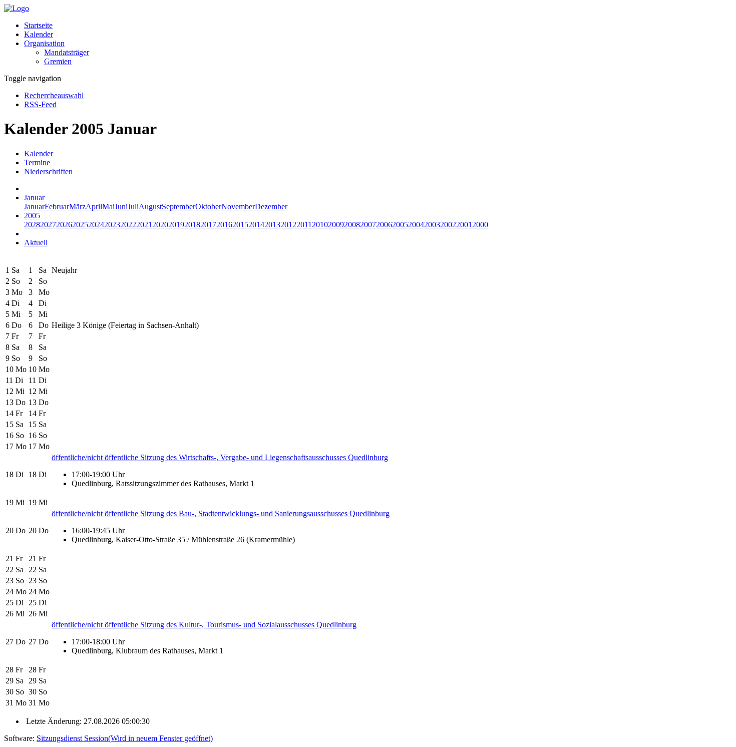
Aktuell (36, 242)
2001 (464, 224)
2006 (384, 224)
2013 (272, 224)
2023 (112, 224)
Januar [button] (34, 197)
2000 (480, 224)
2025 (80, 224)
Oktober (208, 206)
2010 (320, 224)
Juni (121, 206)
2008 (352, 224)
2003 (432, 224)
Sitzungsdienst (125, 738)
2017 (208, 224)
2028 (32, 224)
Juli (133, 206)
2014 (256, 224)
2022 (128, 224)
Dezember (271, 206)
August (150, 206)
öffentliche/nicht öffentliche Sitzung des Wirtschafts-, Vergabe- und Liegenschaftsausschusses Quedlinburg (220, 457)
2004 (416, 224)
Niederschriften (48, 171)
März (77, 206)
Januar (34, 206)
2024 (96, 224)
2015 (240, 224)
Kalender (38, 34)
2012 (288, 224)
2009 (336, 224)
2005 (400, 224)
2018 (192, 224)
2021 (144, 224)
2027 (48, 224)
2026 (64, 224)
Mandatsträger (66, 52)
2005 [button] (32, 215)
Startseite (38, 25)
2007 (368, 224)
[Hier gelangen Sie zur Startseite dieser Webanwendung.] (16, 8)
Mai (108, 206)
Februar (57, 206)
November (238, 206)
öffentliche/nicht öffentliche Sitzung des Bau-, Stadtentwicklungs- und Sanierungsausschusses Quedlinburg (221, 513)
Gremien (58, 61)
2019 (176, 224)
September (178, 206)
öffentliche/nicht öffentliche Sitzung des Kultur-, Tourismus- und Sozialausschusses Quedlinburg (204, 624)
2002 (448, 224)
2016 (224, 224)
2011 (304, 224)
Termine (37, 162)
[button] (44, 43)
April (94, 206)
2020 (160, 224)
